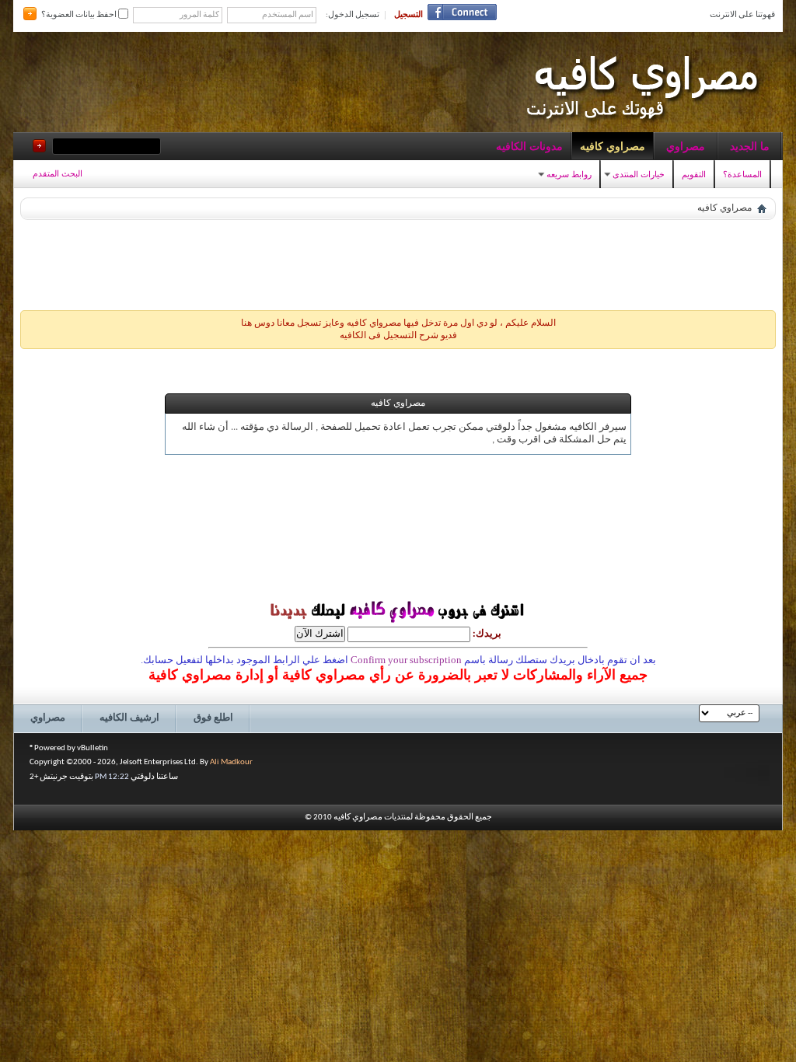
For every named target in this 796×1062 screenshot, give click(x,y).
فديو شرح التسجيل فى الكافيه (398, 336)
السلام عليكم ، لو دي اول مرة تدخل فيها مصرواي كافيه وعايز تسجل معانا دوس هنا (398, 323)
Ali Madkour (231, 762)
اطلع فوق (213, 718)
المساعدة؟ (742, 174)
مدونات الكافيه (529, 146)
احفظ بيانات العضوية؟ (79, 15)
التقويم (694, 174)
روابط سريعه (569, 174)
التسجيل (408, 15)
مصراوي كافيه (612, 146)
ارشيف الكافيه (129, 718)
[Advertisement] (398, 261)
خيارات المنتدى (639, 174)
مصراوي (685, 146)
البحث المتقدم (57, 173)
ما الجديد (750, 146)
